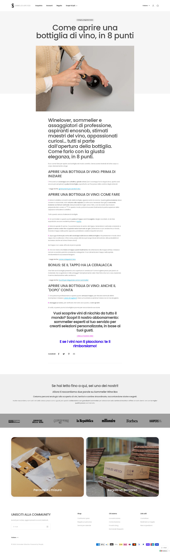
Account (49, 6)
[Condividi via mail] (74, 354)
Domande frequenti (116, 529)
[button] (165, 551)
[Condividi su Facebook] (59, 354)
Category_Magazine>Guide (85, 20)
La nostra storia (114, 518)
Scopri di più (70, 6)
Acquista (38, 6)
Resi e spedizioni (146, 525)
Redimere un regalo (147, 522)
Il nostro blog (113, 525)
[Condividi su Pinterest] (69, 354)
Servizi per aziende (84, 525)
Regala (59, 6)
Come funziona (114, 522)
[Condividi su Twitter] (64, 354)
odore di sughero (70, 298)
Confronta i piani (84, 518)
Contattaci (144, 518)
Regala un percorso (85, 522)
